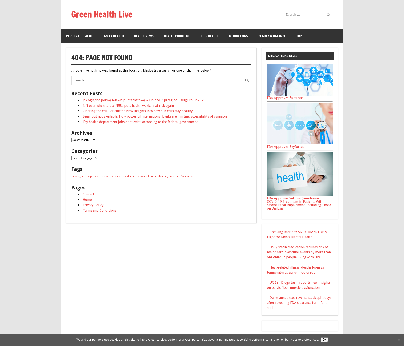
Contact (88, 194)
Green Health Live (101, 14)
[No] (399, 340)
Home (87, 200)
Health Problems (177, 36)
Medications (238, 36)
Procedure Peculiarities (181, 176)
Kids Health (210, 36)
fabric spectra (124, 176)
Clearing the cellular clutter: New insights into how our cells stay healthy (138, 111)
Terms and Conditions (99, 210)
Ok (324, 339)
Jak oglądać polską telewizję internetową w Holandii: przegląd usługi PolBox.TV (143, 100)
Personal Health (79, 36)
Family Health (113, 36)
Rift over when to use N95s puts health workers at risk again (128, 106)
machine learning (159, 176)
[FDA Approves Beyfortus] (300, 143)
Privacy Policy (93, 205)
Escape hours (93, 176)
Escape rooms (108, 176)
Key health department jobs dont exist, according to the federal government (140, 122)
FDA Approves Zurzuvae (285, 98)
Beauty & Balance (272, 36)
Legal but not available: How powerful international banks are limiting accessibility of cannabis (155, 116)
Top (299, 36)
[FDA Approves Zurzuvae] (300, 94)
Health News (144, 36)
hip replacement (140, 176)
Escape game (78, 176)
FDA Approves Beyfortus (285, 147)
